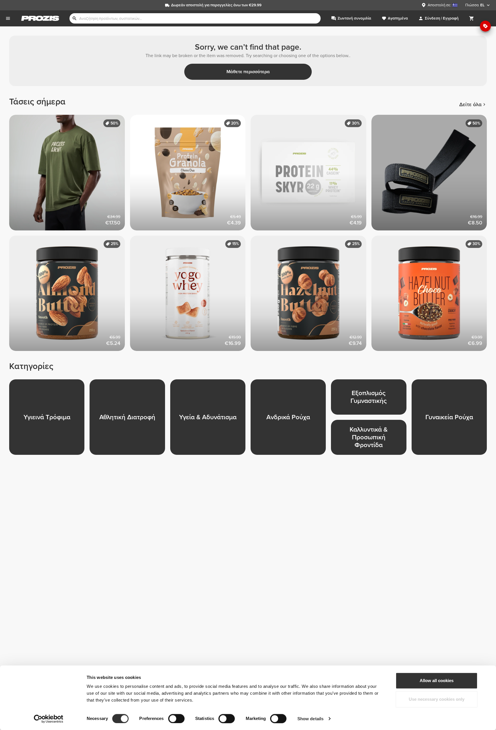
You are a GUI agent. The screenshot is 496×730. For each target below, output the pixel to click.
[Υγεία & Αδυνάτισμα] (210, 419)
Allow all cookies (437, 680)
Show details (310, 718)
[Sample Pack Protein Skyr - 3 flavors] (311, 175)
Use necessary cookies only (436, 699)
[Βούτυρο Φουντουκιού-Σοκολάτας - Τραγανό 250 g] (431, 296)
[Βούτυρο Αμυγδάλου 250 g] (69, 296)
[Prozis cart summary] (471, 18)
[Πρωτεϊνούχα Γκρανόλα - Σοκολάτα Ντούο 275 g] (190, 175)
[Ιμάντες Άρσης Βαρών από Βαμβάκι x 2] (431, 175)
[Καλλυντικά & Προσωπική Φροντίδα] (371, 440)
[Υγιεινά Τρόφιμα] (49, 419)
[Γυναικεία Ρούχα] (452, 419)
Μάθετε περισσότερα (248, 72)
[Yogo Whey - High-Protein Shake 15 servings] (190, 296)
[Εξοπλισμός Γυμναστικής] (371, 399)
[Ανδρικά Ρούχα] (291, 419)
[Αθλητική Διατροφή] (130, 419)
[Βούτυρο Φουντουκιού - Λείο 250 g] (311, 296)
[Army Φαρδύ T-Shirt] (69, 175)
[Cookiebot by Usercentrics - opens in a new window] (49, 719)
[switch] (176, 718)
